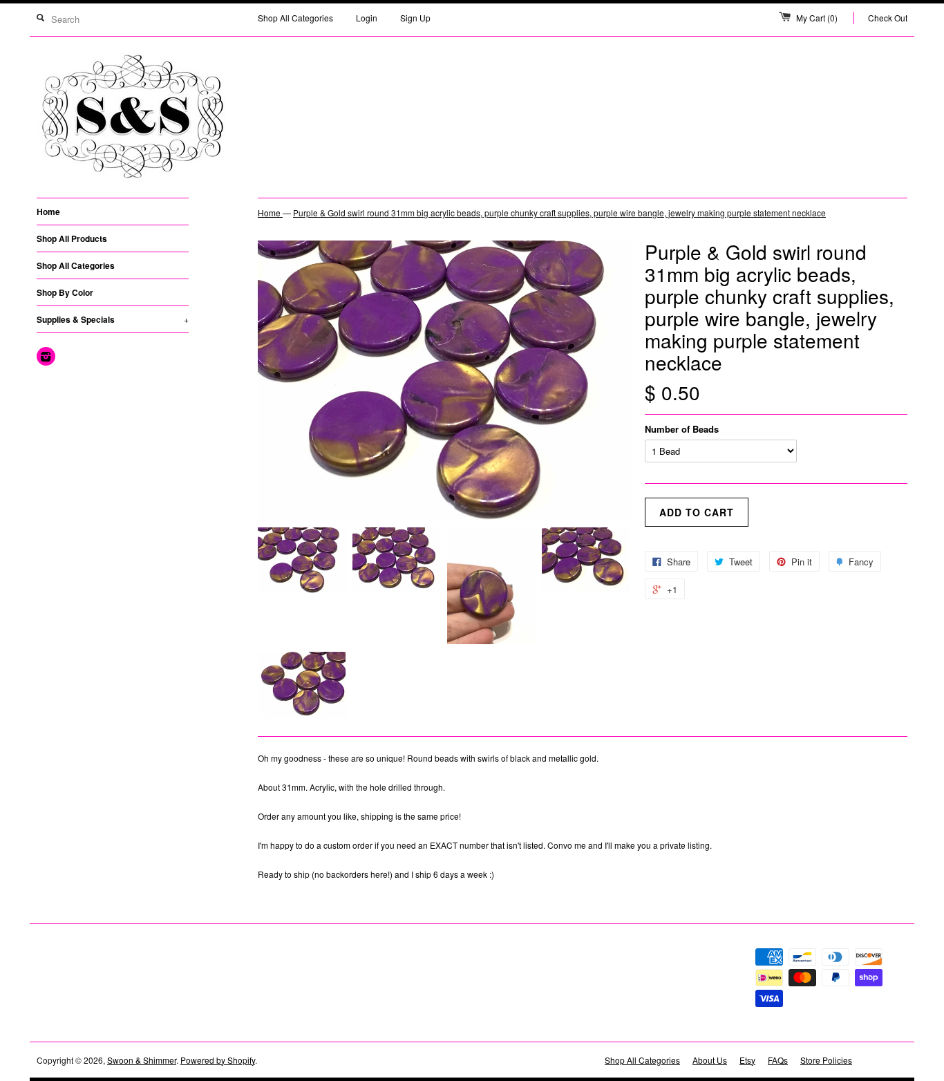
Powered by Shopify (217, 1060)
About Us (709, 1060)
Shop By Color (65, 292)
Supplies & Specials (113, 319)
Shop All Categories (295, 18)
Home (48, 211)
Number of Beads (682, 428)
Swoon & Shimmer (141, 1060)
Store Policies (826, 1060)
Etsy (747, 1060)
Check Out (887, 18)
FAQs (778, 1060)
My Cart (817, 18)
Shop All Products (72, 238)
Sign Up (415, 18)
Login (366, 18)
